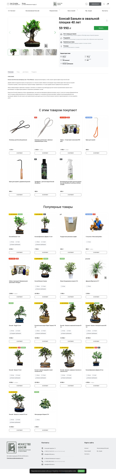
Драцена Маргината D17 (92, 281)
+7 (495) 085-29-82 (49, 461)
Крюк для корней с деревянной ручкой (19, 181)
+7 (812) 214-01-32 (49, 451)
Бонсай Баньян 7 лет (14, 236)
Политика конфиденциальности (15, 458)
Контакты (105, 11)
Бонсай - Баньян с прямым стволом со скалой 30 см (70, 370)
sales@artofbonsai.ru (49, 454)
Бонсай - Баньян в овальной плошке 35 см (70, 326)
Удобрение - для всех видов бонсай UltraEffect (44, 182)
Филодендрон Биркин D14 (42, 414)
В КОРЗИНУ (20, 153)
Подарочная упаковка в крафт (68, 236)
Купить (101, 28)
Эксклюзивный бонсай (32, 11)
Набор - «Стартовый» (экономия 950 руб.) (70, 140)
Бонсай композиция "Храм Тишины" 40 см (45, 326)
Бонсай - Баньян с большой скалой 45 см (96, 326)
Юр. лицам (88, 11)
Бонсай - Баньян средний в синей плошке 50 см (43, 370)
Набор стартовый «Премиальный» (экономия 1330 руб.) (18, 281)
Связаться (95, 4)
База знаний (71, 11)
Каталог (12, 11)
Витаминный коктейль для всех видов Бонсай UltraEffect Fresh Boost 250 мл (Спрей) (70, 183)
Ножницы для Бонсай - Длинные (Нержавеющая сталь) (44, 140)
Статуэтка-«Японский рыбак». (94, 236)
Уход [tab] (18, 72)
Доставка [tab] (25, 72)
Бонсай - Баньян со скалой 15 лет (18, 414)
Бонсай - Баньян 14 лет (15, 370)
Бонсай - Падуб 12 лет (15, 325)
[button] (55, 32)
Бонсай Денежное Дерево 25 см (94, 370)
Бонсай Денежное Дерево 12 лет (44, 236)
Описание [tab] (10, 72)
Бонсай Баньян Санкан (41, 281)
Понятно (81, 471)
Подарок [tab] (34, 72)
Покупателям (53, 11)
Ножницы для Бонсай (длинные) (18, 139)
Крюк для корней (90, 139)
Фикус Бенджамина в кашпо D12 (69, 281)
